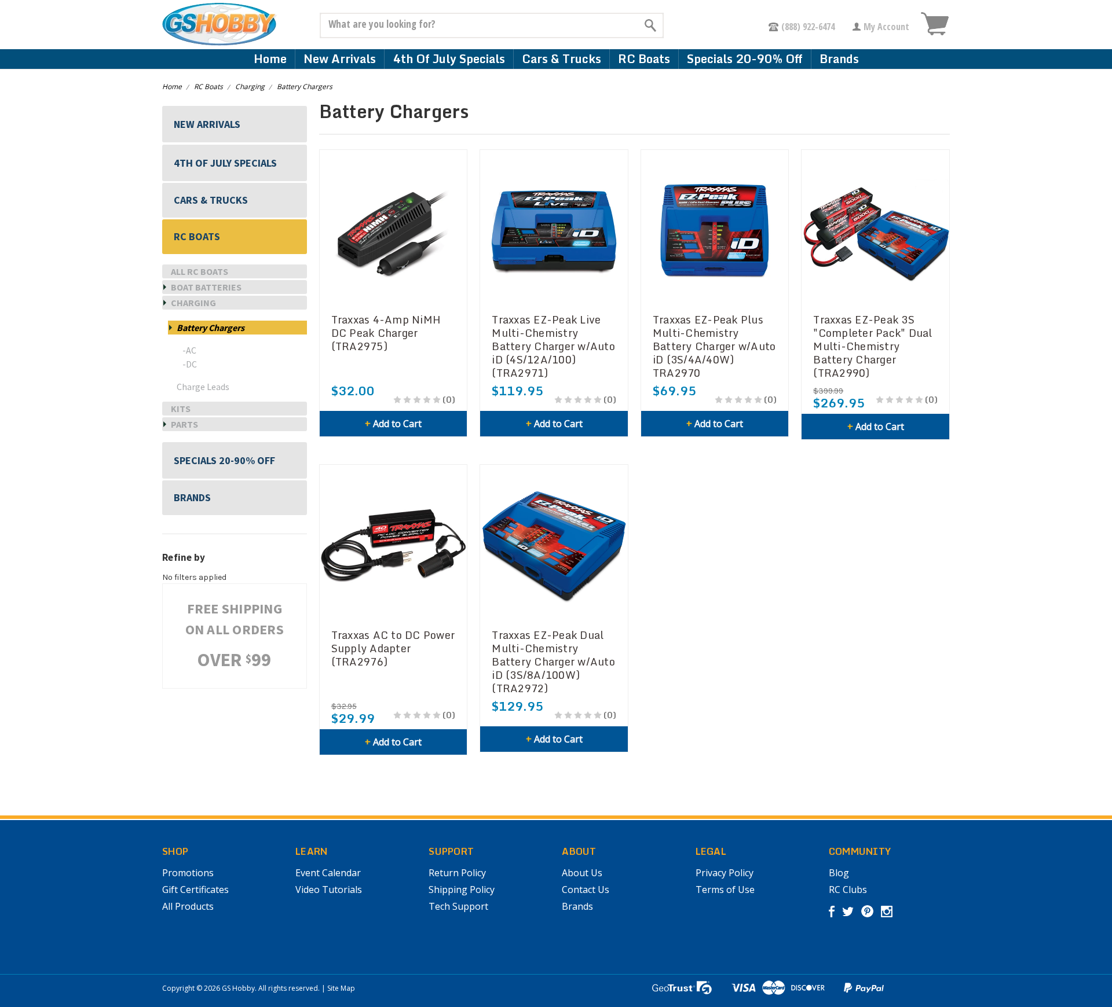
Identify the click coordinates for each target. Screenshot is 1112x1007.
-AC (189, 350)
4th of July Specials (449, 58)
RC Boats (644, 58)
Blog (839, 872)
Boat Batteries (206, 287)
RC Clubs (848, 889)
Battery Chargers (304, 86)
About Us (582, 872)
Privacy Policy (724, 872)
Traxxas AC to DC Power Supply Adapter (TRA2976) (393, 648)
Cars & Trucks (561, 58)
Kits (181, 408)
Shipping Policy (462, 889)
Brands (839, 58)
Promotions (188, 872)
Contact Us (585, 889)
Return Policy (457, 872)
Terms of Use (725, 889)
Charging (250, 86)
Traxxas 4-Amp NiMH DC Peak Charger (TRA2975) (386, 333)
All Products (188, 906)
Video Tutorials (328, 889)
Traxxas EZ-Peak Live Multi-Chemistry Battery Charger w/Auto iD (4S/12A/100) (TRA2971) (553, 346)
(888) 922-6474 (808, 26)
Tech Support (458, 906)
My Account (886, 26)
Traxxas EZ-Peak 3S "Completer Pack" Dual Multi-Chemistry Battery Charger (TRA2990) (872, 346)
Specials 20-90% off (745, 58)
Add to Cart (393, 423)
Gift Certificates (195, 889)
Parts (184, 424)
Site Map (341, 988)
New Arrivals (339, 58)
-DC (189, 364)
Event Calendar (328, 872)
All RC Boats (199, 271)
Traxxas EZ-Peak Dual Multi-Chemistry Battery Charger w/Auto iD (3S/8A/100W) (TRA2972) (553, 662)
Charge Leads (203, 386)
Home (270, 58)
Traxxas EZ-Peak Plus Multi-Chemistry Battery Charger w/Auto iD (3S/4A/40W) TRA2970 (714, 346)
